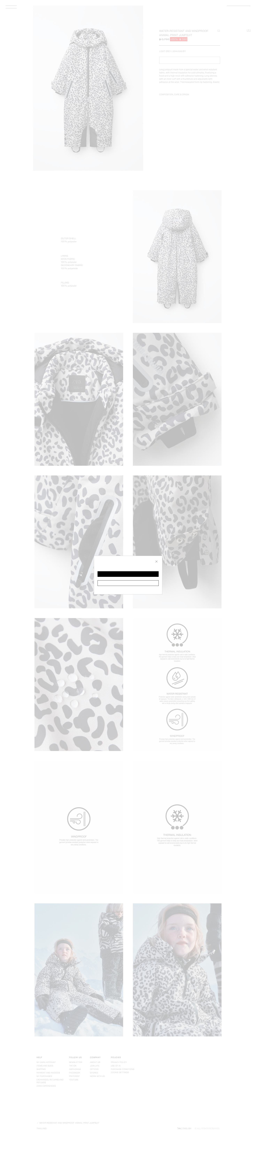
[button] (128, 574)
